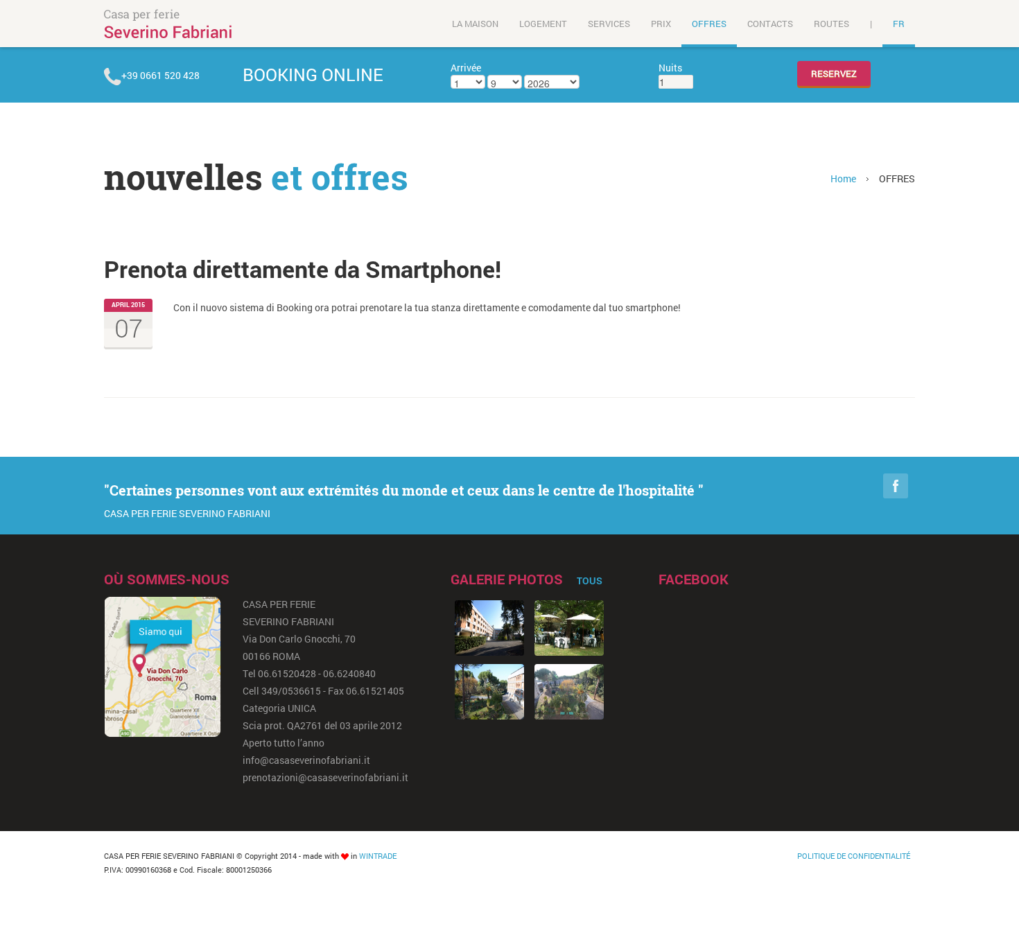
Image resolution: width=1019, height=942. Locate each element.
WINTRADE (378, 856)
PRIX (661, 23)
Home (843, 178)
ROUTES (831, 23)
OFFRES (709, 23)
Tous (589, 580)
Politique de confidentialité (853, 856)
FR (899, 23)
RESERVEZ (834, 73)
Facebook (895, 485)
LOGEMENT (543, 23)
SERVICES (609, 23)
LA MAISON (475, 23)
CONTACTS (770, 23)
